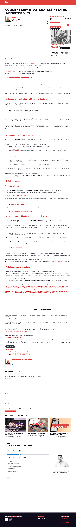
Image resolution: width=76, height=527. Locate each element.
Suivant (8, 477)
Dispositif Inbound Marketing (12, 468)
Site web (7, 403)
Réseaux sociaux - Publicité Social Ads (14, 463)
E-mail (6, 398)
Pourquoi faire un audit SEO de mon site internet (20, 354)
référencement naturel (34, 63)
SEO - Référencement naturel (12, 461)
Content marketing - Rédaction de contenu (14, 466)
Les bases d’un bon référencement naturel (19, 351)
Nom (6, 393)
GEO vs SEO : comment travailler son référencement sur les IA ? (59, 434)
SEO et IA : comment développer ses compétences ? (14, 434)
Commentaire (8, 378)
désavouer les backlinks (61, 261)
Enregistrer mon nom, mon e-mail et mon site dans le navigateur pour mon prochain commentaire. (26, 408)
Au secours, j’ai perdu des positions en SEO (19, 353)
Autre (8, 473)
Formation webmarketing (12, 471)
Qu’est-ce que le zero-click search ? (36, 433)
